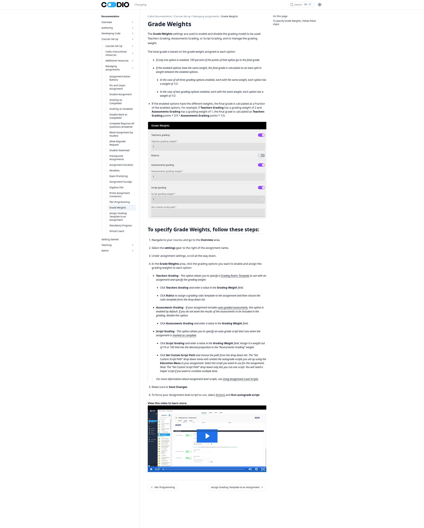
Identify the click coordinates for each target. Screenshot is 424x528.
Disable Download (119, 150)
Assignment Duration (121, 164)
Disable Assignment (120, 94)
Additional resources (117, 60)
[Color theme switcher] (320, 5)
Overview (107, 22)
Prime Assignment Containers (119, 194)
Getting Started (110, 239)
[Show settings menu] (256, 469)
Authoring (107, 27)
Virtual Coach (116, 231)
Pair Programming (119, 201)
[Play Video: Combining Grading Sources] (207, 436)
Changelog (140, 4)
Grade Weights (117, 207)
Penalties (114, 170)
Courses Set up (110, 39)
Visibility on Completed (115, 101)
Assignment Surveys (120, 181)
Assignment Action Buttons (119, 78)
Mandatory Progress (120, 225)
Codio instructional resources (116, 53)
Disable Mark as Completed (118, 116)
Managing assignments (113, 68)
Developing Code (111, 33)
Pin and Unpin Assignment (117, 87)
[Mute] (249, 469)
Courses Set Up (114, 46)
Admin (105, 250)
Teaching (107, 245)
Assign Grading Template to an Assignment (118, 216)
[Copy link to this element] (195, 24)
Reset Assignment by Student (121, 134)
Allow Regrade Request (117, 143)
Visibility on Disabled (121, 108)
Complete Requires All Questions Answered (121, 125)
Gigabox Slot (116, 187)
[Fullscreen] (263, 469)
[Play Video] (151, 469)
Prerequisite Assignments (116, 157)
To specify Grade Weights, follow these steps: (294, 22)
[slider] (204, 469)
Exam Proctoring (118, 176)
